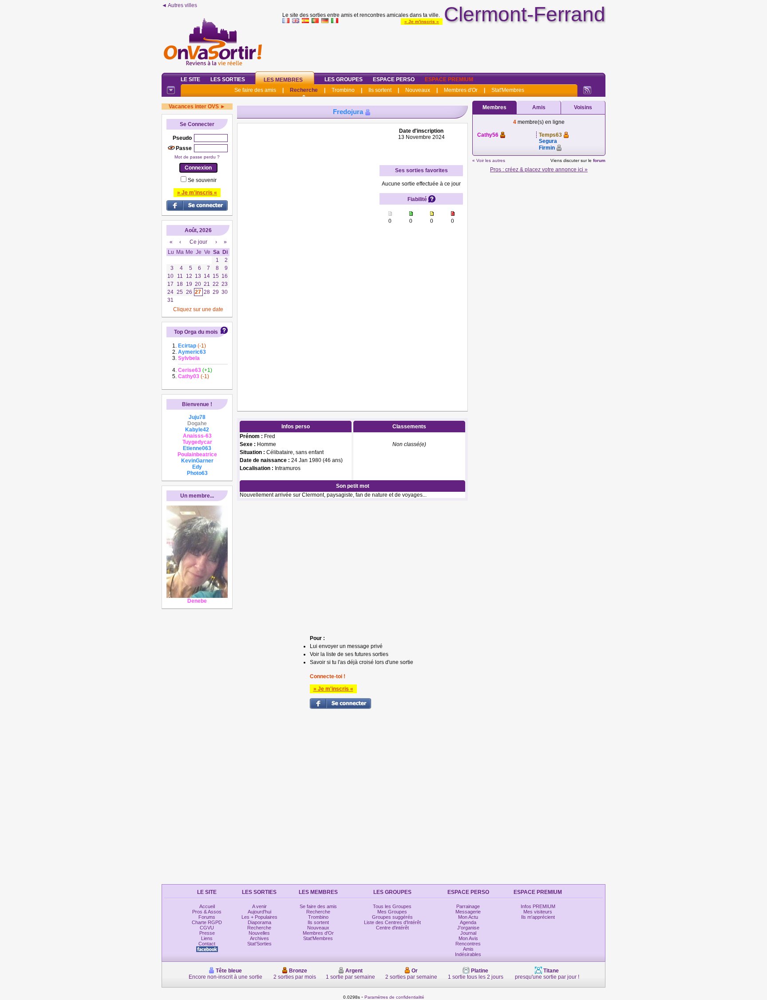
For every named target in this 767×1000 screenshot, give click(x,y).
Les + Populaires (259, 917)
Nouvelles (259, 933)
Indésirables (468, 954)
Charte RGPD (207, 922)
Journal (468, 933)
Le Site (190, 79)
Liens (207, 938)
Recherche (304, 90)
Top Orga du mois (196, 332)
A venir (259, 906)
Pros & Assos (206, 911)
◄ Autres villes (179, 5)
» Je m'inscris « (421, 21)
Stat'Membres (507, 90)
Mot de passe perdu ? (197, 156)
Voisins (583, 107)
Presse (207, 933)
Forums (206, 917)
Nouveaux (417, 90)
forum (599, 160)
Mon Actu (468, 917)
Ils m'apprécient (538, 917)
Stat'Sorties (259, 943)
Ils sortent (379, 90)
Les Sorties (227, 79)
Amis (539, 107)
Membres (494, 107)
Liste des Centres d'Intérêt (392, 922)
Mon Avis (468, 938)
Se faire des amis (255, 90)
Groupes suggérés (392, 917)
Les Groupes (343, 79)
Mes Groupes (392, 911)
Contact (206, 943)
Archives (259, 938)
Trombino (343, 90)
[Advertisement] (443, 46)
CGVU (207, 927)
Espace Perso (394, 79)
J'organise (468, 927)
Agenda (468, 922)
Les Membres (283, 80)
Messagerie (468, 911)
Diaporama (259, 922)
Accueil (207, 906)
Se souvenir (202, 180)
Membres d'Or (461, 90)
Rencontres (468, 943)
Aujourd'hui (259, 911)
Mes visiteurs (537, 911)
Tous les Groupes (392, 906)
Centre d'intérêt (392, 927)
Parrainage (468, 906)
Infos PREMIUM (538, 906)
